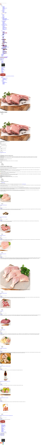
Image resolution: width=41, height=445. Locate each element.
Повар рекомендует (2, 155)
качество (2, 61)
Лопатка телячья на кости (2, 235)
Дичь (3, 81)
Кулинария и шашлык (5, 79)
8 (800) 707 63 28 (2, 434)
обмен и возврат (3, 67)
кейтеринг (2, 71)
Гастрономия (4, 78)
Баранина (4, 83)
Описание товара (6, 155)
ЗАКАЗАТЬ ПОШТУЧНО (7, 141)
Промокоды (2, 428)
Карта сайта (1, 423)
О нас (2, 427)
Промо (2, 57)
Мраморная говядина (5, 82)
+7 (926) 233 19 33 (2, 435)
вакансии (2, 72)
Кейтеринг (2, 431)
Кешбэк (5, 57)
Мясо (2, 77)
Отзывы (2, 429)
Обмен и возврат (3, 425)
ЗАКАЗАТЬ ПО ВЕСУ (2, 141)
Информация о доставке (10, 155)
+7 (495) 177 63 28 (2, 433)
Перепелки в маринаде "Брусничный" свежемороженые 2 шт (6, 415)
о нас (1, 70)
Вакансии (2, 430)
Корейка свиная (3, 182)
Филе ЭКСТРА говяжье (2, 329)
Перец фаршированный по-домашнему (4, 397)
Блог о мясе (2, 69)
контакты (2, 62)
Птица (3, 80)
